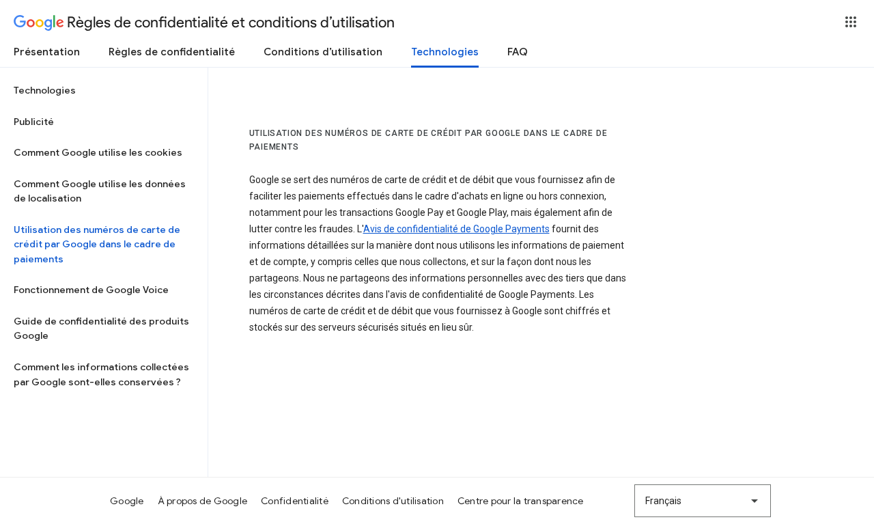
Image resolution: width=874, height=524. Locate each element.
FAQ (517, 52)
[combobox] (702, 500)
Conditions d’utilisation (323, 52)
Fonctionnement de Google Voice (91, 290)
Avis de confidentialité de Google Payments (456, 228)
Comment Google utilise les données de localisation (100, 191)
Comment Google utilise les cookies (98, 152)
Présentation (47, 52)
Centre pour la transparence (520, 501)
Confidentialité (294, 501)
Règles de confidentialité (172, 52)
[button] (850, 22)
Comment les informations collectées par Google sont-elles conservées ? (101, 374)
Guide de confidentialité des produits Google (101, 328)
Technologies (445, 52)
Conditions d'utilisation (393, 501)
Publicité (34, 121)
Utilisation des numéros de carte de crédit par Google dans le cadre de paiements (97, 244)
